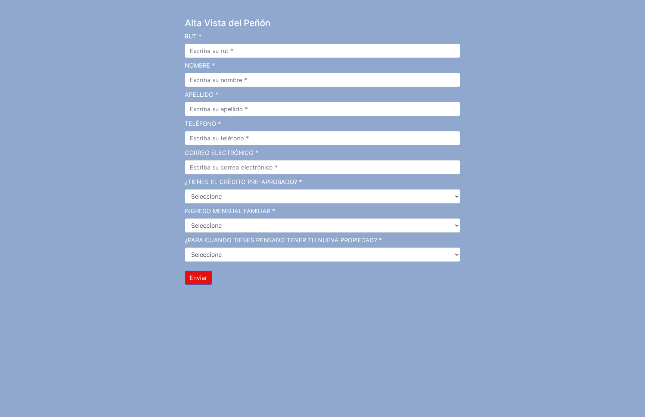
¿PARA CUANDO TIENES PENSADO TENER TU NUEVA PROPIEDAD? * (283, 240)
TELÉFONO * (203, 123)
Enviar (198, 277)
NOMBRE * (200, 65)
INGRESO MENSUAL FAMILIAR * (230, 211)
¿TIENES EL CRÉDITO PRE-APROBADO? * (243, 182)
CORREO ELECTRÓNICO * (221, 152)
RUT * (193, 36)
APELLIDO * (201, 94)
